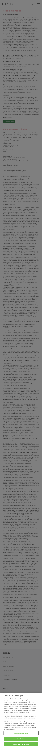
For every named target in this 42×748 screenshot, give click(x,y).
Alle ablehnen (21, 739)
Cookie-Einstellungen (21, 733)
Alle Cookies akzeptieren (21, 744)
